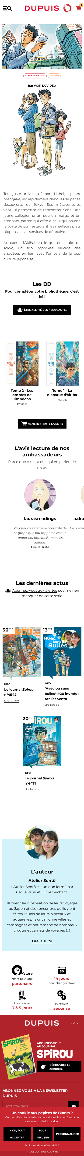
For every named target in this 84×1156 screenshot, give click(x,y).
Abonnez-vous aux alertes (34, 590)
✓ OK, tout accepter (17, 1134)
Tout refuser (42, 1134)
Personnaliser (67, 1134)
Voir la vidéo (45, 85)
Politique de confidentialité (42, 1145)
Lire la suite (40, 547)
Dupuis (42, 8)
